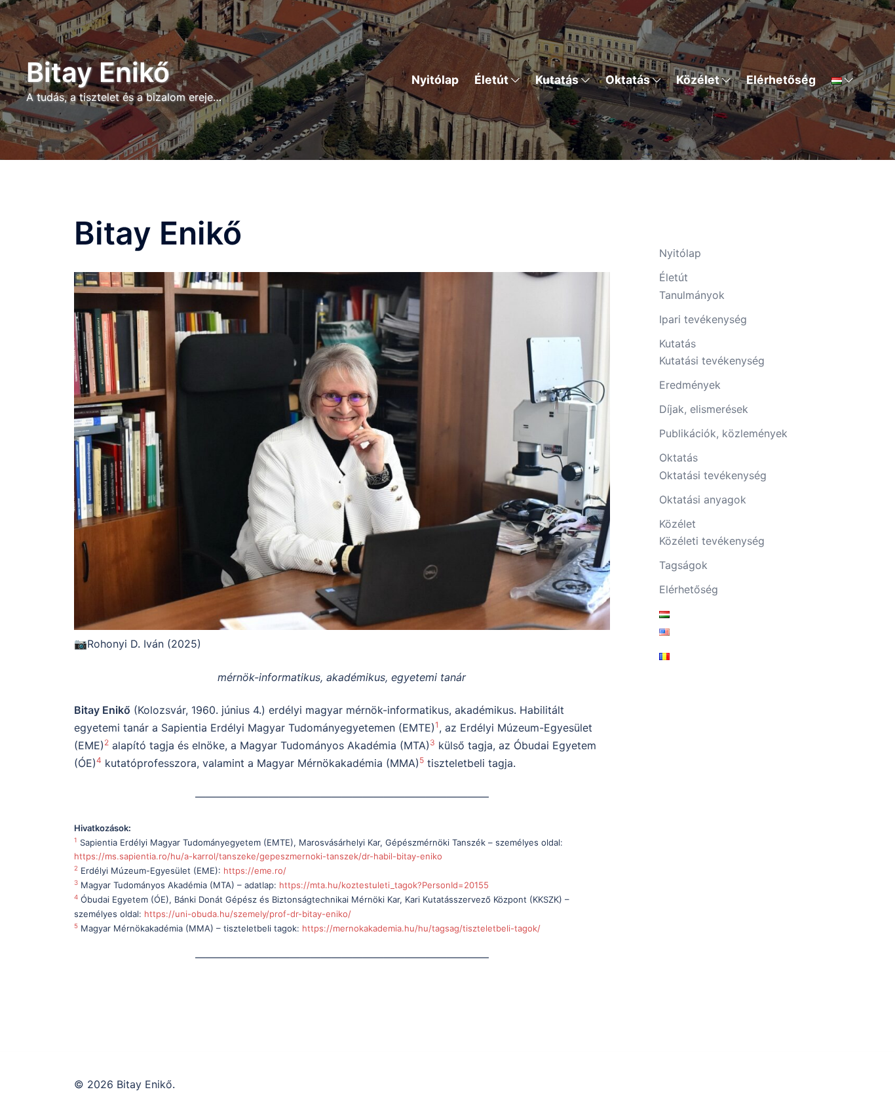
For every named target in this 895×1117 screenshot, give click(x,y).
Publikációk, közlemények (723, 433)
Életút (491, 80)
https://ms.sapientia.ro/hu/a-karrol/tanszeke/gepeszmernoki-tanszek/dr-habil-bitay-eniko (258, 856)
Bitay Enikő (98, 72)
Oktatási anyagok (702, 499)
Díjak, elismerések (703, 409)
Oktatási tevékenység (713, 475)
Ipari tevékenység (703, 319)
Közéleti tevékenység (712, 540)
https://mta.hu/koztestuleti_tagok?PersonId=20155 (384, 885)
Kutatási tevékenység (712, 360)
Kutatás (557, 80)
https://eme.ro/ (254, 870)
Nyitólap (435, 80)
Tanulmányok (692, 295)
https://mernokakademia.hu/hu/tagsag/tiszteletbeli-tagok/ (421, 928)
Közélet (697, 80)
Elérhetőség (781, 80)
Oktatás (627, 80)
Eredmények (690, 384)
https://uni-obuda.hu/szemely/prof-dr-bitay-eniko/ (247, 914)
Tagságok (683, 565)
